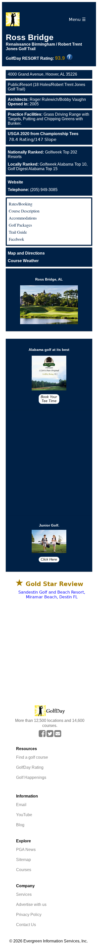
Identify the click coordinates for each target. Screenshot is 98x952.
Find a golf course (32, 757)
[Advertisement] (49, 463)
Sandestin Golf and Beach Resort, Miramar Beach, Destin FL (51, 594)
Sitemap (23, 859)
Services (24, 894)
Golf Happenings (31, 777)
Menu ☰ (78, 19)
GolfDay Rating (29, 767)
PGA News (26, 849)
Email (21, 805)
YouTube (24, 815)
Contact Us (26, 925)
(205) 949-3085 (33, 190)
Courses (23, 870)
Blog (20, 825)
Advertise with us (31, 904)
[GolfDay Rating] (69, 57)
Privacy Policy (28, 914)
